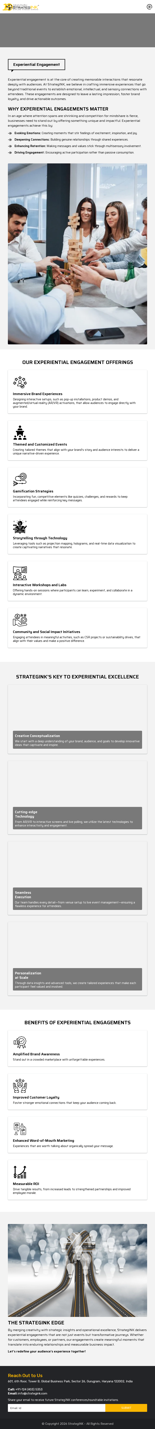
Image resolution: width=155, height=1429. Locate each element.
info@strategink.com (32, 1393)
